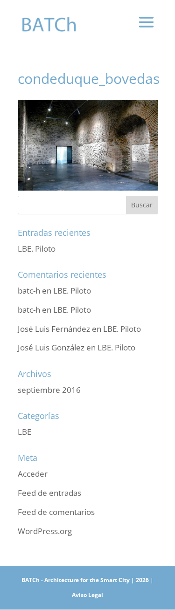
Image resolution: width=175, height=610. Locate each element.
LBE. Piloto (37, 248)
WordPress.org (45, 531)
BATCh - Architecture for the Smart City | (78, 580)
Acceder (33, 473)
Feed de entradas (49, 492)
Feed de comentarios (56, 512)
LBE (24, 431)
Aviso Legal (87, 595)
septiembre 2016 (49, 389)
